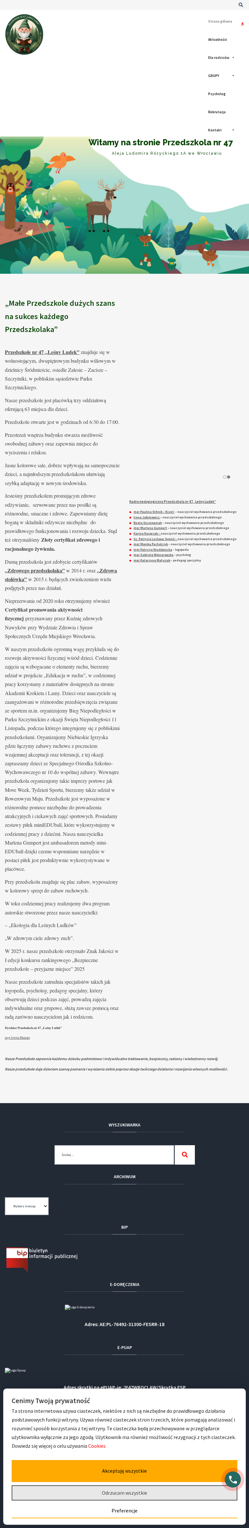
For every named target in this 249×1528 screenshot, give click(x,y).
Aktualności (217, 39)
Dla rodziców (218, 57)
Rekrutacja (217, 112)
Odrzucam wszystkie (124, 1492)
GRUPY (213, 75)
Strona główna (220, 21)
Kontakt (215, 130)
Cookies (97, 1446)
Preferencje (124, 1510)
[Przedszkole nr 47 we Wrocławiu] (24, 34)
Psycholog (217, 94)
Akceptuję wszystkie (124, 1470)
